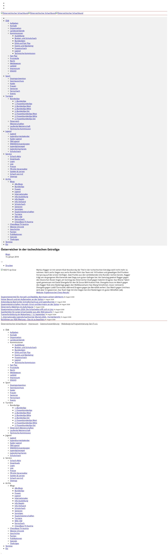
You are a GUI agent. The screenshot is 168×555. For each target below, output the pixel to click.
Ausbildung (19, 36)
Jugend (18, 51)
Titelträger (14, 239)
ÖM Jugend (14, 141)
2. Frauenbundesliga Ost (25, 118)
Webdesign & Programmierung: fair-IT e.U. (79, 324)
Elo (6, 244)
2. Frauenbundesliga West (26, 113)
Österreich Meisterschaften (17, 122)
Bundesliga (15, 98)
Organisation (15, 28)
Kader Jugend (16, 139)
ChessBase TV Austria (24, 221)
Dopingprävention (18, 78)
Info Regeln (19, 199)
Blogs (12, 181)
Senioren (14, 88)
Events (13, 93)
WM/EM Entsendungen (20, 144)
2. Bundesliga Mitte (23, 108)
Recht (12, 61)
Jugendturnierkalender (20, 136)
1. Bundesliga (20, 101)
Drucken (9, 265)
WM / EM (18, 216)
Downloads (15, 159)
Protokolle (14, 58)
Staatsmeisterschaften (24, 211)
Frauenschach (21, 48)
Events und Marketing (24, 46)
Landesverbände (17, 30)
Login (12, 161)
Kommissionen (16, 33)
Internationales (21, 194)
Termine (8, 242)
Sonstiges (19, 209)
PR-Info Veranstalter (18, 169)
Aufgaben (14, 23)
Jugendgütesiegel (17, 146)
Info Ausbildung (21, 196)
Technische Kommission (25, 53)
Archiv (8, 179)
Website (39, 292)
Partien (13, 232)
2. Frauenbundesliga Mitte (26, 116)
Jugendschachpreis (18, 149)
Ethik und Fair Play (22, 43)
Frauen (13, 86)
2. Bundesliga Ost (22, 111)
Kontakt (13, 25)
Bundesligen (20, 41)
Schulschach (15, 151)
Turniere (9, 96)
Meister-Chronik (17, 227)
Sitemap (13, 176)
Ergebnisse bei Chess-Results (56, 292)
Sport (7, 76)
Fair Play (13, 56)
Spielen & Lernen (17, 171)
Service (8, 154)
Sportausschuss (17, 81)
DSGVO (13, 71)
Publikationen (16, 234)
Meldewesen (15, 63)
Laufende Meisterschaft (20, 126)
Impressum (15, 68)
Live (11, 164)
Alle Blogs (19, 184)
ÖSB (7, 20)
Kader (12, 83)
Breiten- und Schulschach (26, 38)
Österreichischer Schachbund (14, 324)
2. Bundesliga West (23, 106)
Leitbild (13, 66)
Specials (13, 237)
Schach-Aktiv (15, 156)
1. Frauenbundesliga (23, 103)
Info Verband (20, 201)
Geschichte (15, 229)
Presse (13, 166)
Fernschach (15, 91)
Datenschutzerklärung (49, 324)
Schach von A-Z (16, 174)
